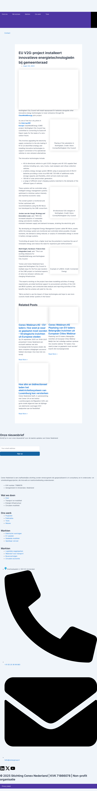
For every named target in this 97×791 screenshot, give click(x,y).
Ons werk (38, 14)
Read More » (23, 359)
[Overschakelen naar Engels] (67, 20)
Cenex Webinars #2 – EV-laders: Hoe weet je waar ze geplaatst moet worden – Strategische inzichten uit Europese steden (33, 331)
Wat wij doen (16, 14)
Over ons (4, 14)
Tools (47, 14)
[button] (8, 14)
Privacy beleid (6, 786)
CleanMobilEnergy (25, 115)
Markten (27, 14)
